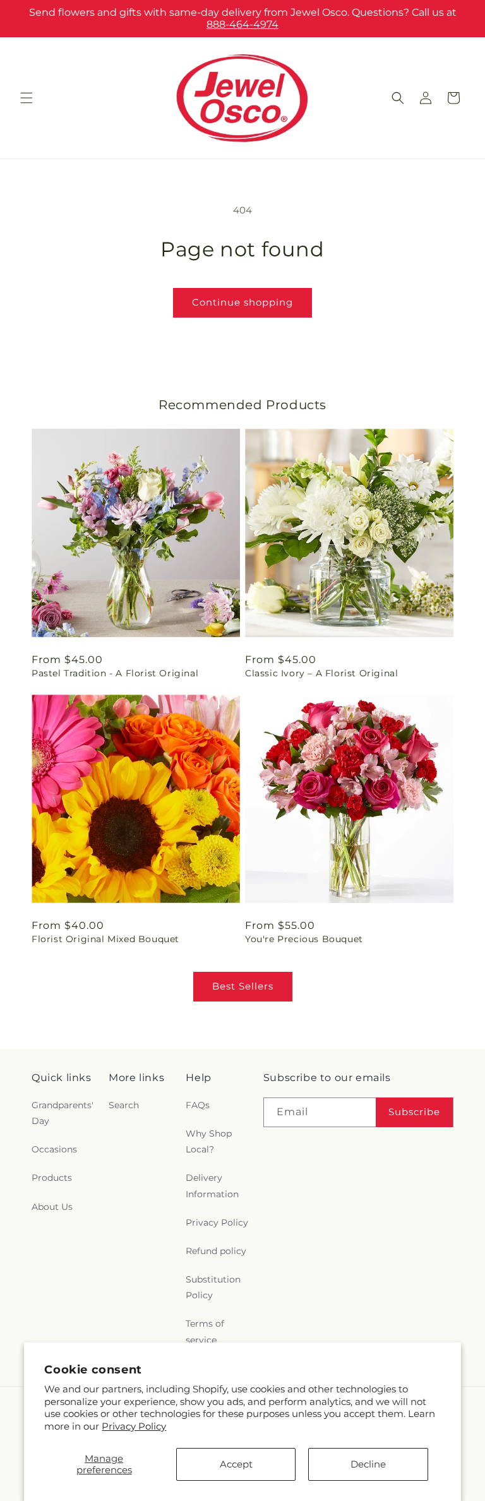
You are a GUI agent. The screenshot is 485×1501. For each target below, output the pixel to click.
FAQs (198, 1105)
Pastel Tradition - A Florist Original (115, 673)
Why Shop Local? (209, 1141)
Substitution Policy (213, 1287)
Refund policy (216, 1251)
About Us (52, 1206)
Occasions (54, 1149)
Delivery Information (212, 1185)
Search (124, 1105)
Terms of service (205, 1331)
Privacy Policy (134, 1426)
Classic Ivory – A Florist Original (321, 673)
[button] (26, 98)
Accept (236, 1464)
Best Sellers (242, 986)
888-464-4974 (242, 24)
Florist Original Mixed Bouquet (105, 939)
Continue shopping (242, 302)
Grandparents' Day (62, 1113)
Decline (368, 1464)
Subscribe (414, 1112)
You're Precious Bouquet (304, 939)
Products (52, 1177)
